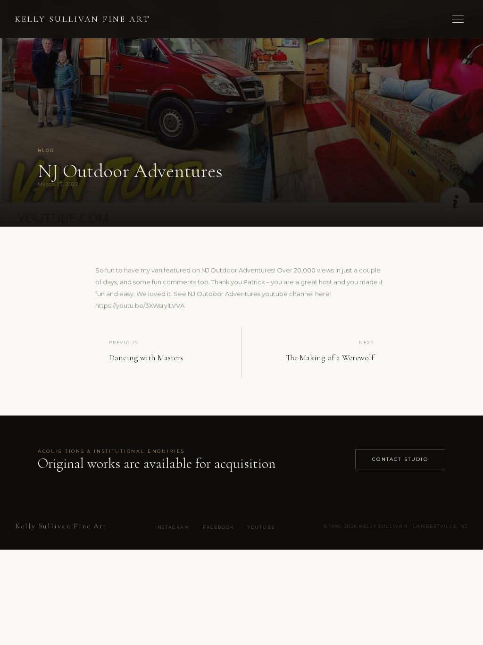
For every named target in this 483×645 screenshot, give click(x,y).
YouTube (261, 527)
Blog (46, 150)
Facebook (218, 527)
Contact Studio (400, 459)
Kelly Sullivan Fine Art (82, 19)
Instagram (172, 527)
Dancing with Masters (146, 358)
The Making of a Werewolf (330, 358)
